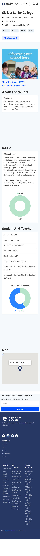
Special (14, 31)
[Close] (28, 362)
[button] (34, 4)
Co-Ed (31, 31)
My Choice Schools (10, 531)
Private (6, 31)
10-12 (23, 31)
